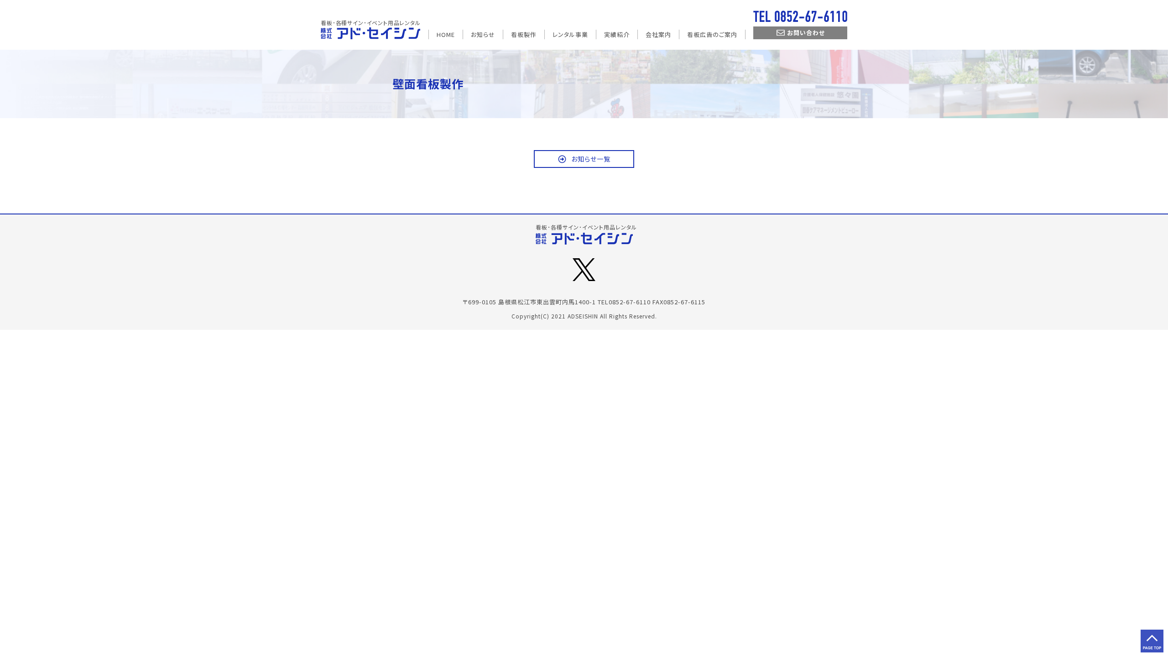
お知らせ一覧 (590, 158)
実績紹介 (617, 34)
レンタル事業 (570, 34)
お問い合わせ (806, 32)
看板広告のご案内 (712, 34)
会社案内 (658, 34)
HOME (446, 34)
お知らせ (483, 34)
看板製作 (524, 34)
